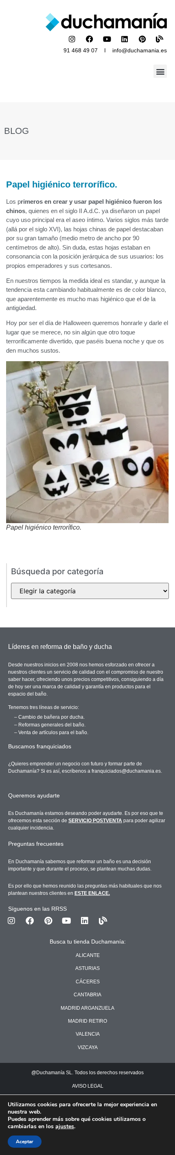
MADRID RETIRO (87, 1021)
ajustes (64, 1126)
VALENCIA (88, 1034)
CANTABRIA (87, 995)
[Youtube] (107, 39)
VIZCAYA (88, 1047)
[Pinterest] (142, 39)
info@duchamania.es (139, 50)
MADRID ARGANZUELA (87, 1008)
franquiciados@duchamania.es (126, 771)
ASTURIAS (87, 968)
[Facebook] (89, 39)
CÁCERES (88, 982)
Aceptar (24, 1141)
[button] (160, 71)
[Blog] (159, 39)
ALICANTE (88, 955)
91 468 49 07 (80, 50)
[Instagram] (72, 39)
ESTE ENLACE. (92, 893)
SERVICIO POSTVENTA (95, 820)
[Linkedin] (124, 39)
